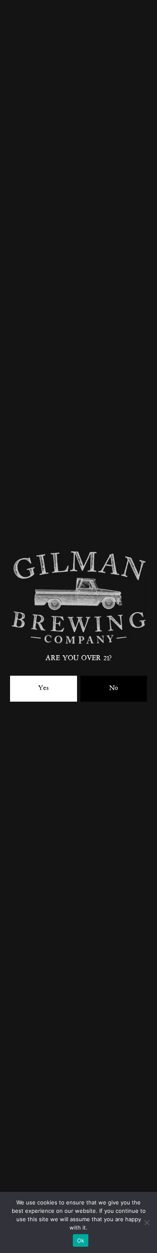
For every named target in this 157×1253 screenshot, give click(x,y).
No (113, 688)
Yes (43, 688)
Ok (81, 1240)
